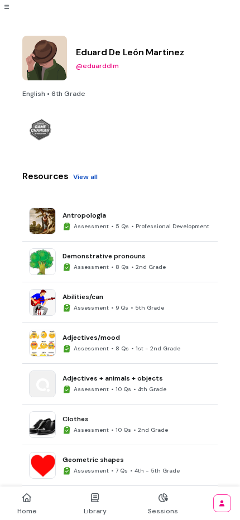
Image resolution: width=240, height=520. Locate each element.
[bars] (6, 6)
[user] (222, 503)
